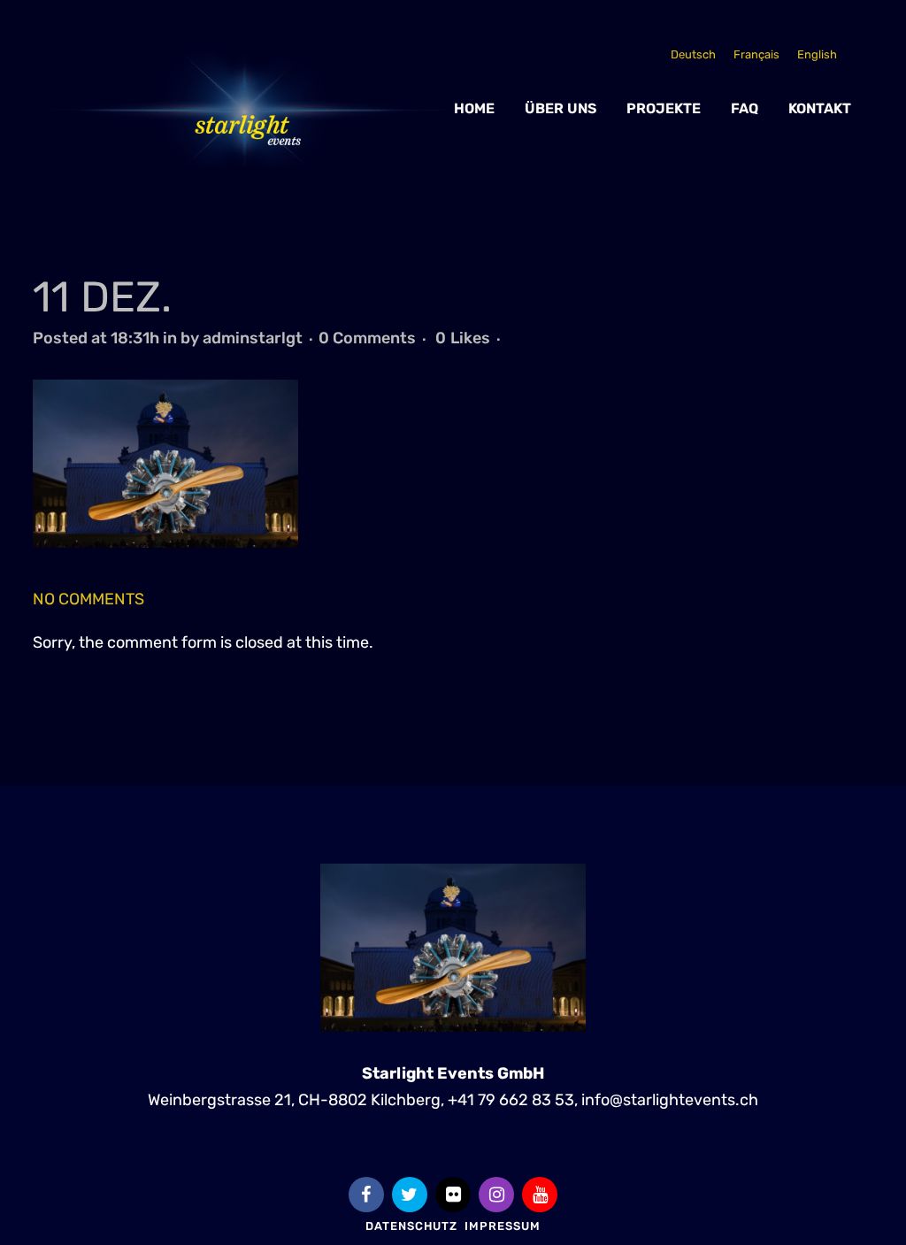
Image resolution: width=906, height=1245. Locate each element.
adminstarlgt (253, 338)
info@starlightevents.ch (669, 1100)
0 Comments (367, 338)
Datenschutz (411, 1226)
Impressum (503, 1226)
